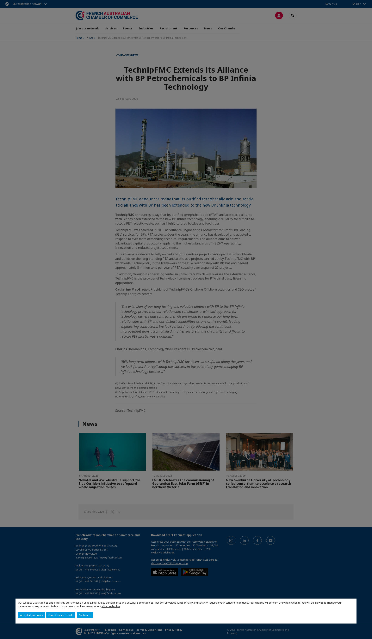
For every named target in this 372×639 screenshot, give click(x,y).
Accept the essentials (60, 615)
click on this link (111, 606)
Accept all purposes (31, 615)
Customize (85, 615)
